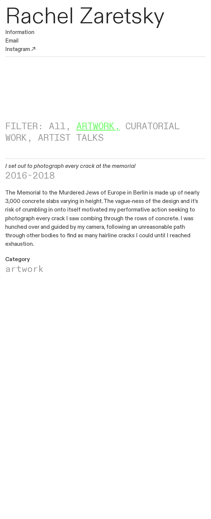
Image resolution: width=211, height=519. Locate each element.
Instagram (17, 49)
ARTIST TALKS (71, 138)
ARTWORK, (98, 126)
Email (12, 40)
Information (19, 32)
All (57, 126)
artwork (24, 269)
